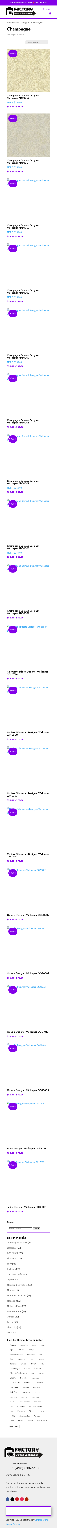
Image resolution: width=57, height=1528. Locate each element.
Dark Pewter (13, 1397)
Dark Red (12, 1401)
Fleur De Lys (43, 1411)
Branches (13, 1364)
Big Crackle (30, 1354)
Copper (41, 1373)
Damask (27, 1382)
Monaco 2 (12, 1300)
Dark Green (25, 1392)
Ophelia (10, 1316)
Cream (13, 1377)
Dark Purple (35, 1397)
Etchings (11, 1269)
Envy (9, 1263)
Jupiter (10, 1279)
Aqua (11, 1350)
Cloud (33, 1373)
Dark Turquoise (25, 1401)
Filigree (31, 1411)
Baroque (21, 1350)
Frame (12, 1420)
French (30, 1420)
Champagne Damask (17, 1242)
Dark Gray (13, 1392)
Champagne (15, 1368)
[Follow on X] (12, 1499)
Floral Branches (24, 1416)
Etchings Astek (35, 1406)
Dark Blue (25, 1387)
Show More (13, 1426)
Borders (31, 1359)
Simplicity (12, 1327)
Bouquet (41, 1359)
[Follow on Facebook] (7, 1499)
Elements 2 (12, 1258)
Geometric (42, 1420)
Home (10, 22)
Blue (11, 1359)
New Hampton (14, 1311)
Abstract (13, 1345)
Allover (34, 1345)
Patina (10, 1321)
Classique (11, 1247)
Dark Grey (37, 1392)
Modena (11, 1290)
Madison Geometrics (17, 1284)
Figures (20, 1411)
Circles (27, 1368)
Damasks (39, 1383)
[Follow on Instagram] (22, 1499)
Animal (43, 1345)
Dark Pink (24, 1397)
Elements (21, 1406)
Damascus (15, 1382)
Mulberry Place (14, 1306)
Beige (31, 1349)
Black (41, 1354)
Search (36, 1229)
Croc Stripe (23, 1378)
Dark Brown (36, 1387)
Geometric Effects (16, 1274)
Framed (20, 1420)
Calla (41, 1364)
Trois (9, 1332)
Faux (11, 1411)
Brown (33, 1363)
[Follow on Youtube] (26, 1499)
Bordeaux (21, 1359)
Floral (12, 1416)
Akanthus (24, 1345)
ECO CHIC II (12, 1253)
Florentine (37, 1416)
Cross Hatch (35, 1378)
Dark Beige (14, 1387)
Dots (11, 1406)
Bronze (23, 1364)
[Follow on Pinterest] (17, 1499)
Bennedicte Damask (16, 1354)
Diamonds (37, 1401)
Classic (37, 1368)
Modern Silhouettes (17, 1295)
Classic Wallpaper (18, 1373)
